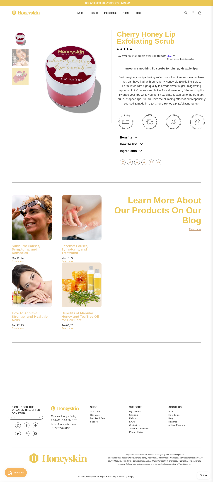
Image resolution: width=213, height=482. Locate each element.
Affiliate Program (176, 425)
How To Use (129, 144)
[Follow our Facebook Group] (137, 162)
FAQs (132, 421)
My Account (135, 411)
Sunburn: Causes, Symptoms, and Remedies (26, 250)
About (126, 13)
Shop (80, 13)
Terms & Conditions (138, 428)
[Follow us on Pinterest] (151, 162)
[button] (125, 49)
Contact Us (134, 425)
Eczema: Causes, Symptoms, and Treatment (75, 250)
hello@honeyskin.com (63, 424)
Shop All (94, 421)
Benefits (126, 137)
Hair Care (95, 415)
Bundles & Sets (97, 418)
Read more (18, 261)
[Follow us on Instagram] (123, 162)
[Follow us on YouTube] (158, 162)
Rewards (172, 421)
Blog (138, 13)
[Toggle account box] (192, 12)
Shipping (133, 415)
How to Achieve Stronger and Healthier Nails (30, 317)
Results (94, 13)
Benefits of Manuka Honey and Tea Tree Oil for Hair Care (80, 317)
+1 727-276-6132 (60, 428)
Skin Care (95, 411)
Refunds (133, 418)
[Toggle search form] (186, 13)
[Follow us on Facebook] (130, 162)
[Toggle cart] (199, 13)
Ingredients (110, 13)
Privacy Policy (136, 432)
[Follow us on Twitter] (144, 162)
